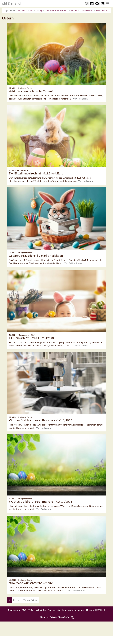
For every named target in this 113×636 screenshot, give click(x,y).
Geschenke (101, 10)
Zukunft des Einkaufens (56, 10)
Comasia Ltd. (87, 10)
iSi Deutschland (25, 10)
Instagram (79, 610)
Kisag (39, 10)
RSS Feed (100, 610)
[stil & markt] (11, 3)
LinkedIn (90, 610)
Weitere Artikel (30, 599)
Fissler (74, 10)
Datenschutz (54, 610)
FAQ (24, 610)
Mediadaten (14, 610)
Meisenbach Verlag (37, 610)
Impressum (67, 610)
